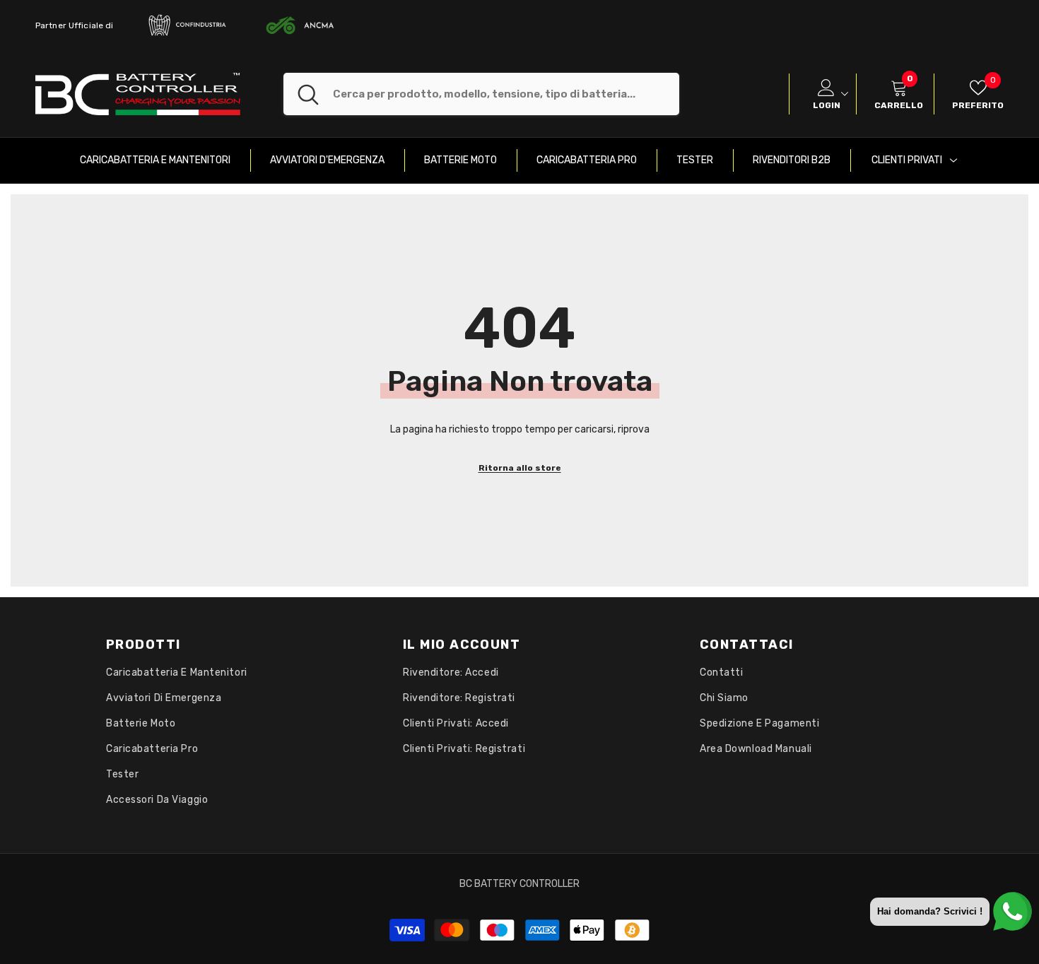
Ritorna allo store (520, 468)
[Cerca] (481, 94)
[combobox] (506, 94)
